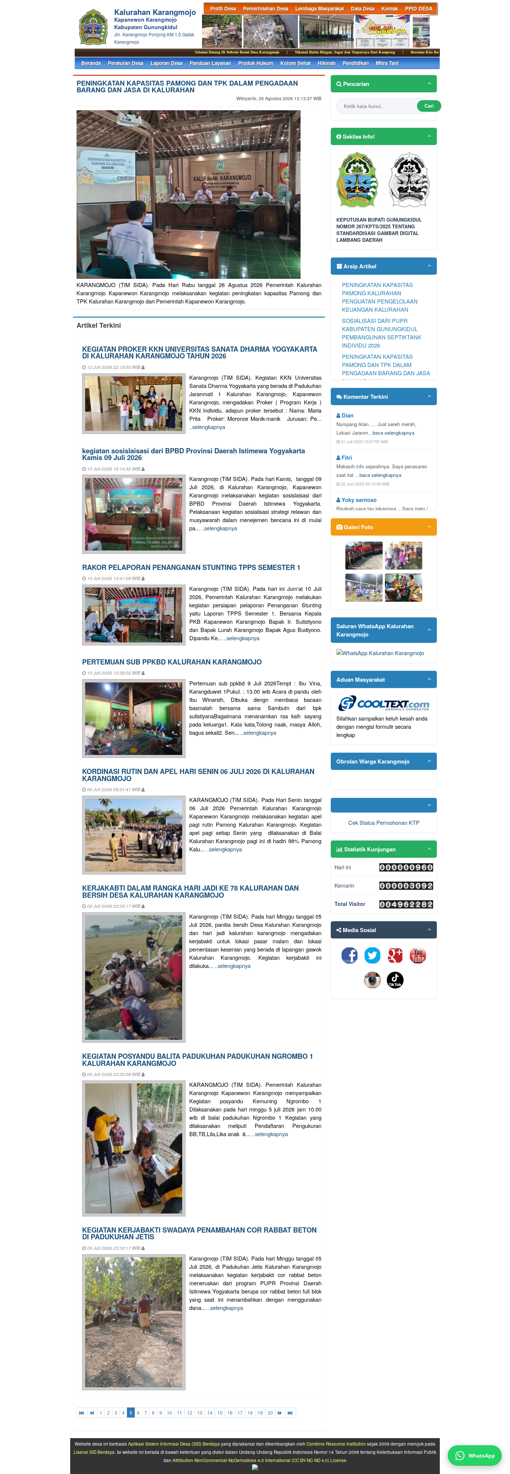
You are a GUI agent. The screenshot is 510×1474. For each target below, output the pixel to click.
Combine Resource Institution (336, 1444)
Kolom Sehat (295, 63)
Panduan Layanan (210, 63)
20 (270, 1412)
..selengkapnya (207, 427)
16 (230, 1412)
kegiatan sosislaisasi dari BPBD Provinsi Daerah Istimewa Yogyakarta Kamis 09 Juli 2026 (193, 453)
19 (260, 1412)
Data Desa (362, 8)
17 (240, 1412)
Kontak (390, 8)
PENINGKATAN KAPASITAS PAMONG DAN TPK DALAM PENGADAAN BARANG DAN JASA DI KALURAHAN (187, 86)
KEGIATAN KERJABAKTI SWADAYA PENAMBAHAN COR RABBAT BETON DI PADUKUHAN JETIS (199, 1233)
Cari (429, 106)
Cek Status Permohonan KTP (384, 822)
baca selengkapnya (393, 432)
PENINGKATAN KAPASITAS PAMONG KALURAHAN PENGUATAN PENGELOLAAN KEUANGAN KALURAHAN (380, 297)
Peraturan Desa (125, 63)
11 (179, 1412)
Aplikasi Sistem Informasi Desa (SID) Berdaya (174, 1444)
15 (220, 1412)
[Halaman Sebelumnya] (92, 1412)
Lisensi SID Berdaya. (95, 1452)
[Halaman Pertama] (82, 1412)
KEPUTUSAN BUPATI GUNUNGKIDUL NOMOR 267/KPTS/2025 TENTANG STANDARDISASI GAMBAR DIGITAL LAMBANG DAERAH (379, 230)
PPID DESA (419, 8)
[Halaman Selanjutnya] (280, 1412)
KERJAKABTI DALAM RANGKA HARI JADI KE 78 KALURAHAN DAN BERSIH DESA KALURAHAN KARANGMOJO (190, 891)
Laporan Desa (166, 63)
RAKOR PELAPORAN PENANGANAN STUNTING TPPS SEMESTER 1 (191, 567)
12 (189, 1412)
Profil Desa (223, 8)
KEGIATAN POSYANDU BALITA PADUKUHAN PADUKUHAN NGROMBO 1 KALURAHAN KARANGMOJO (197, 1059)
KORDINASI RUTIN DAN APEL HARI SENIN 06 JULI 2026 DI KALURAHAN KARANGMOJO (198, 774)
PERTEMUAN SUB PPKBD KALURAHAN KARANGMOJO (172, 662)
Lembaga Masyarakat (319, 8)
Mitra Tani (387, 63)
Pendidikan (356, 63)
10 (169, 1412)
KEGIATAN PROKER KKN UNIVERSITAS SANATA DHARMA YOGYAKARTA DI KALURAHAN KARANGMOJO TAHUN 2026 (199, 352)
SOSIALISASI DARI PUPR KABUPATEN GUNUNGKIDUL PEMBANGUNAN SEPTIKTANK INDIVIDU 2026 (382, 333)
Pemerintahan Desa (265, 8)
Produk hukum (255, 63)
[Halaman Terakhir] (290, 1412)
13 (199, 1412)
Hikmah (327, 63)
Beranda (91, 63)
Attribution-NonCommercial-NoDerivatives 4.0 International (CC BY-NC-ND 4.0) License (259, 1460)
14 (209, 1412)
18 (250, 1412)
